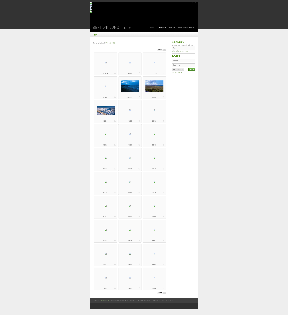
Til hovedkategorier (177, 51)
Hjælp (186, 51)
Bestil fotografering (186, 28)
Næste (160, 49)
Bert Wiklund (112, 27)
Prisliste (172, 28)
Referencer (162, 28)
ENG (196, 2)
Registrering (178, 69)
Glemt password (177, 72)
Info (152, 28)
